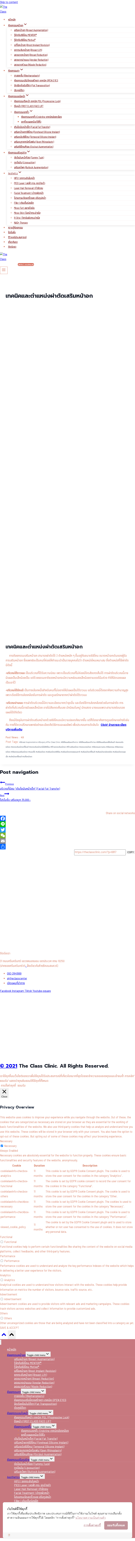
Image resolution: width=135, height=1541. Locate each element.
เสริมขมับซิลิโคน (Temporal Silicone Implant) (35, 137)
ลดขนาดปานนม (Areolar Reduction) (31, 60)
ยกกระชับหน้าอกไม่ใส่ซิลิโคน (39, 746)
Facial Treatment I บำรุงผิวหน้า (29, 193)
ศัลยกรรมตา (14, 1392)
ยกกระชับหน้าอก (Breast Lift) (28, 50)
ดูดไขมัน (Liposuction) (24, 162)
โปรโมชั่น (12, 232)
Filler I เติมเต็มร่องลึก (24, 203)
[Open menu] (4, 270)
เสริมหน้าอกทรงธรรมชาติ (70, 751)
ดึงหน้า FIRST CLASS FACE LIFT (28, 106)
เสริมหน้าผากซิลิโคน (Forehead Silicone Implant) (37, 132)
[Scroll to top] (4, 1335)
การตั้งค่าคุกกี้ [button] (8, 1085)
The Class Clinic (53, 742)
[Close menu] (0, 1342)
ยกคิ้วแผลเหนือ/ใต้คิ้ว (31, 122)
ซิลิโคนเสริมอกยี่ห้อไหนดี (105, 742)
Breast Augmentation (28, 742)
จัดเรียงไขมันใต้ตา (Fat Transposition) (32, 85)
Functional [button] (6, 1237)
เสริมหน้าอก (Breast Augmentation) (31, 30)
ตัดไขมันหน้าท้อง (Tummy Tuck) (29, 158)
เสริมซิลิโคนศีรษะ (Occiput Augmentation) (33, 147)
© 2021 (8, 1066)
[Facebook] (67, 818)
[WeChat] (67, 835)
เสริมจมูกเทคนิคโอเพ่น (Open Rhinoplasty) (34, 142)
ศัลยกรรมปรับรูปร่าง (18, 1460)
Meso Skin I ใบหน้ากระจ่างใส (27, 213)
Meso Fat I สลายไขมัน (24, 208)
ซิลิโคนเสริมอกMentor (69, 742)
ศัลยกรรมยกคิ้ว (22, 1427)
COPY (130, 852)
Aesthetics (13, 1477)
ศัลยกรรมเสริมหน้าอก (19, 751)
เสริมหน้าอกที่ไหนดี (88, 751)
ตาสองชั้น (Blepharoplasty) (27, 76)
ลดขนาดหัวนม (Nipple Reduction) (30, 65)
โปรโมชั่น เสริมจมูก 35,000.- (15, 798)
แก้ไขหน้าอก (27, 756)
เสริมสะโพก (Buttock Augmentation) (31, 167)
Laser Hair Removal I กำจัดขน (28, 188)
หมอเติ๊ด (31, 751)
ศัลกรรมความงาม (99, 746)
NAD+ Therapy (21, 223)
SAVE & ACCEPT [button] (9, 1328)
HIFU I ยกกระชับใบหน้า (24, 178)
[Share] (67, 846)
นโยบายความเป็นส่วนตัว (90, 1517)
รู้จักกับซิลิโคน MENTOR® (25, 35)
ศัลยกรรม (110, 746)
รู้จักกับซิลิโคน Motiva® (24, 40)
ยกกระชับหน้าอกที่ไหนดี (20, 746)
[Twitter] (67, 830)
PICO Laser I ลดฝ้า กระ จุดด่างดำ (29, 183)
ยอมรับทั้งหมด (116, 1525)
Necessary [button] (6, 1141)
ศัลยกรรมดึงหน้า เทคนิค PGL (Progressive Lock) (37, 101)
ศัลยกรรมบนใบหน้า (17, 1413)
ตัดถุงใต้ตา (19, 90)
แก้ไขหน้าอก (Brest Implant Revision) (31, 45)
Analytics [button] (5, 1275)
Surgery (42, 742)
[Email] (67, 841)
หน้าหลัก (11, 20)
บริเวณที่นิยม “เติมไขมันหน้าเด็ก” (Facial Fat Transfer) (30, 786)
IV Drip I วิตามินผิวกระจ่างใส (27, 218)
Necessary (10, 1146)
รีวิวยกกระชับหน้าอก (58, 746)
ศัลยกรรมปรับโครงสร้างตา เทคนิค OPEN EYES (36, 80)
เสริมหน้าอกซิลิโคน (53, 751)
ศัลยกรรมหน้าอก (16, 1355)
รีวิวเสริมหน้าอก (72, 746)
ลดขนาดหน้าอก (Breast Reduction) (30, 55)
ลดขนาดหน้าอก (85, 746)
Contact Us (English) (26, 264)
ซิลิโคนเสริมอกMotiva (87, 742)
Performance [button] (7, 1256)
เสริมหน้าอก (41, 751)
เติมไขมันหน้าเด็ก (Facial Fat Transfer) (32, 127)
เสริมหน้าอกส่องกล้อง (104, 751)
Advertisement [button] (8, 1294)
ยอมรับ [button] (21, 1085)
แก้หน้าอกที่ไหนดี (15, 756)
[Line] (67, 824)
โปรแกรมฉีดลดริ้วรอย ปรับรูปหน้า (30, 198)
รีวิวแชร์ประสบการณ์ (17, 237)
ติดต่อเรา (12, 247)
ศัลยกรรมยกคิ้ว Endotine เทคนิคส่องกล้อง (41, 117)
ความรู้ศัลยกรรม (15, 228)
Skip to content (9, 2)
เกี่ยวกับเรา (13, 242)
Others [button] (4, 1313)
